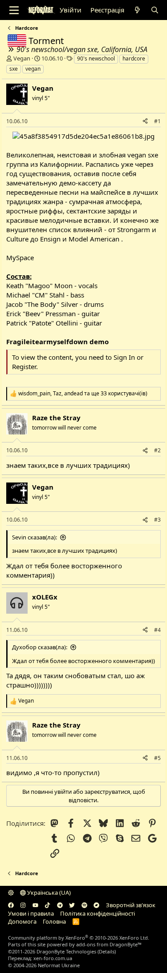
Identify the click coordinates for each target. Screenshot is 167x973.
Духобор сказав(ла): (39, 647)
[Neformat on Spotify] (84, 905)
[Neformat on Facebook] (11, 905)
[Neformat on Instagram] (23, 905)
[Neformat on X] (72, 905)
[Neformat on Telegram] (60, 905)
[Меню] (14, 10)
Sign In (124, 357)
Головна (54, 921)
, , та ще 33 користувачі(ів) (82, 393)
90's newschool (96, 58)
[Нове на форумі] (137, 10)
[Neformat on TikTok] (47, 905)
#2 (157, 450)
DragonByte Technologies (66, 951)
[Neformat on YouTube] (35, 905)
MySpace (20, 257)
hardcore (133, 58)
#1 (157, 121)
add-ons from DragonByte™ (109, 944)
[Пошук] (154, 10)
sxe (13, 68)
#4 (157, 630)
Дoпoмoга (22, 921)
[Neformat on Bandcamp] (96, 905)
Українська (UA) (48, 893)
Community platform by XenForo (78, 937)
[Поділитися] (145, 122)
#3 (157, 519)
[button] (11, 892)
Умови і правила (31, 913)
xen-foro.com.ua (52, 958)
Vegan (21, 58)
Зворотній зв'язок (130, 905)
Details (106, 951)
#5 (157, 758)
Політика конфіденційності (97, 913)
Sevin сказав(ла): (34, 537)
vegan (33, 68)
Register (24, 366)
